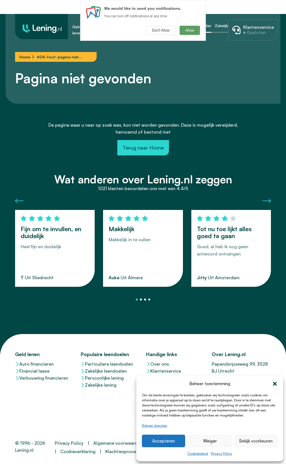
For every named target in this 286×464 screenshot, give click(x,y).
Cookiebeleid (197, 453)
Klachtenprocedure (125, 451)
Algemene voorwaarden (118, 443)
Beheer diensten (154, 425)
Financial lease (34, 371)
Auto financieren (36, 364)
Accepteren (163, 441)
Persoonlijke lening (104, 378)
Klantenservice (165, 371)
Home (24, 57)
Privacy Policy (221, 453)
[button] (275, 384)
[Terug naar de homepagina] (41, 26)
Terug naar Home (143, 148)
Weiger (210, 441)
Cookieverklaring (78, 451)
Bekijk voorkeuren (256, 441)
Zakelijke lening (100, 385)
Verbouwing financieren (43, 378)
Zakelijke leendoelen (106, 371)
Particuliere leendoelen (109, 364)
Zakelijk (221, 25)
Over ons (159, 364)
